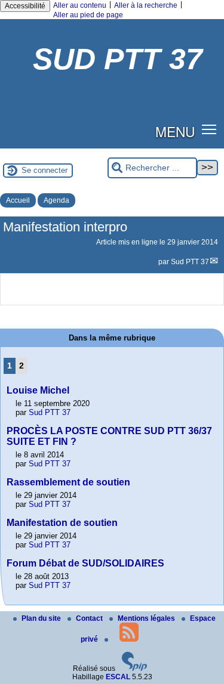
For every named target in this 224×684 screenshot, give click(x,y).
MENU (175, 131)
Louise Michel (38, 390)
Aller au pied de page (88, 15)
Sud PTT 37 (190, 262)
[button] (209, 129)
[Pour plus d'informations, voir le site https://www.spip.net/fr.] (134, 668)
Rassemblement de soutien (68, 482)
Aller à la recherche (145, 5)
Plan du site (42, 618)
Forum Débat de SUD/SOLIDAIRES (85, 563)
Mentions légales (147, 618)
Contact (90, 618)
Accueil (18, 200)
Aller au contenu (79, 5)
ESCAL (118, 677)
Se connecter (44, 170)
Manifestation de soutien (62, 523)
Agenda (56, 200)
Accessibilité (25, 6)
